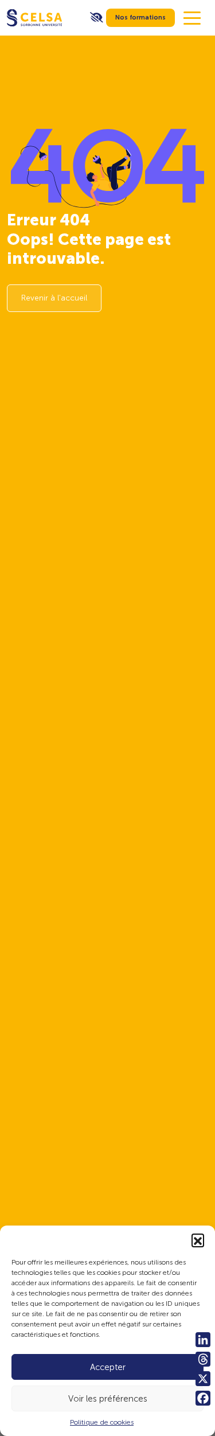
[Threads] (203, 1359)
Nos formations (140, 17)
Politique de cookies (102, 1422)
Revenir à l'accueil (54, 298)
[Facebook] (203, 1398)
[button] (198, 1240)
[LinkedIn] (203, 1339)
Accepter (108, 1367)
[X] (203, 1378)
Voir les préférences (107, 1399)
